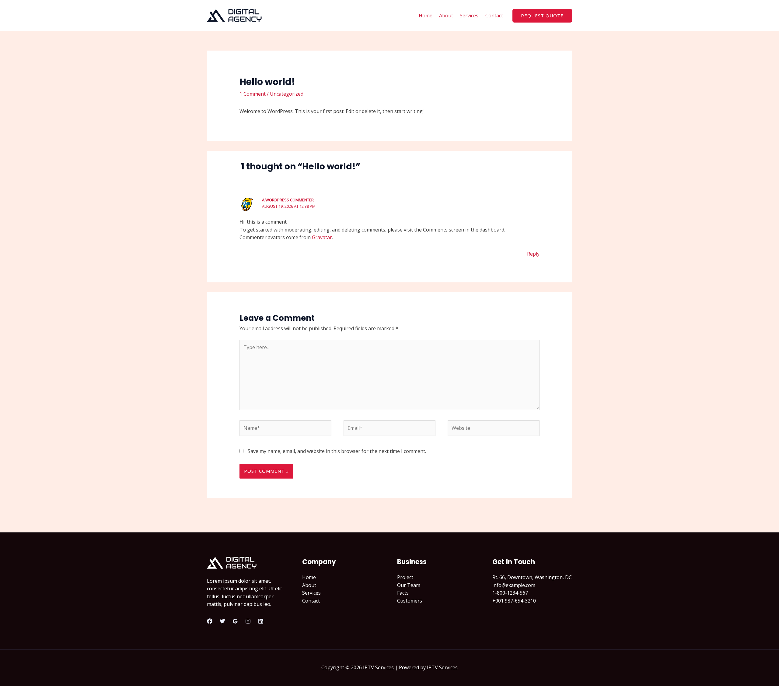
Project (405, 577)
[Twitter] (222, 621)
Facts (403, 592)
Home (425, 15)
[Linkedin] (261, 621)
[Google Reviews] (235, 621)
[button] (542, 16)
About (446, 15)
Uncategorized (286, 93)
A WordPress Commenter (288, 200)
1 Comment (252, 93)
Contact (494, 15)
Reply (533, 253)
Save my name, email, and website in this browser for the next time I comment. (337, 451)
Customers (409, 600)
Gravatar (322, 237)
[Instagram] (248, 621)
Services (469, 15)
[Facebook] (209, 621)
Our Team (408, 585)
